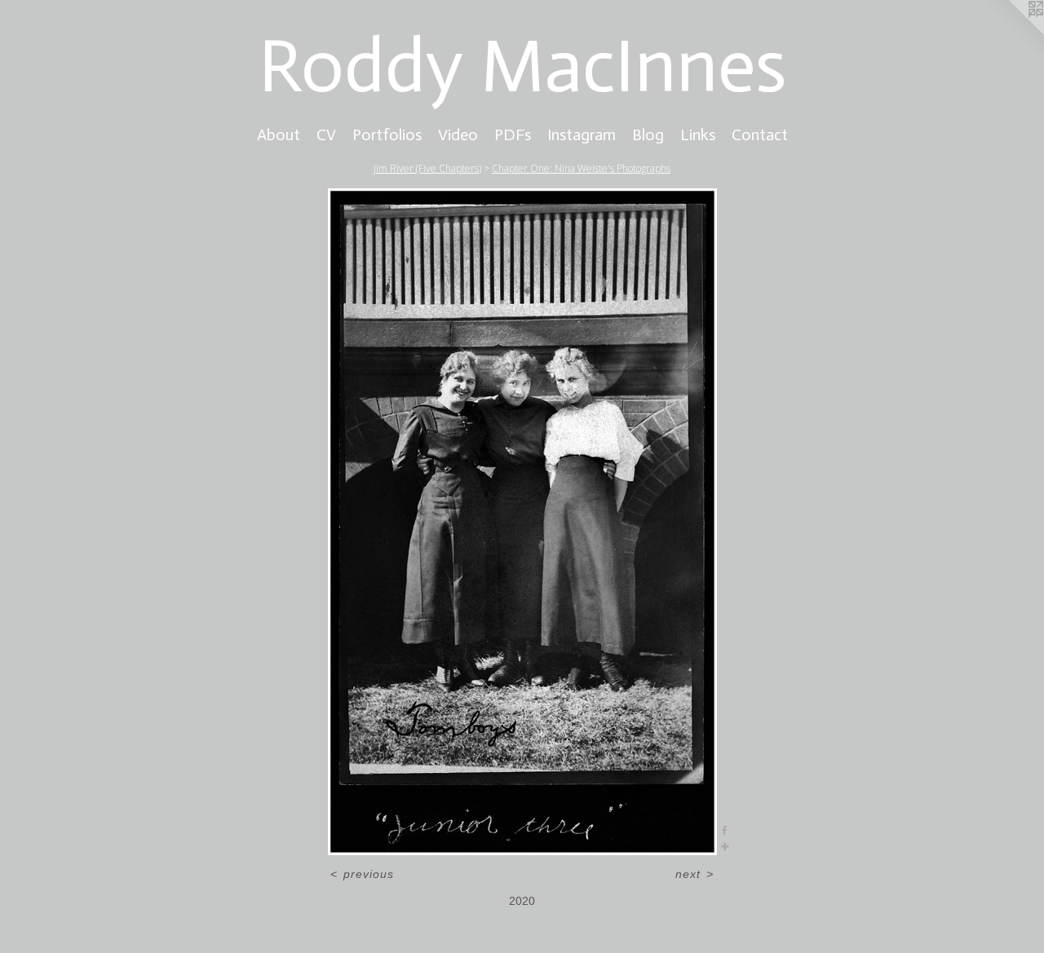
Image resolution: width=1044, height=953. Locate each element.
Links (697, 134)
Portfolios (387, 134)
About (278, 134)
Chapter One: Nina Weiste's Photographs (581, 168)
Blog (648, 134)
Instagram (581, 134)
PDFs (512, 134)
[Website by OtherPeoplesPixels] (1011, 32)
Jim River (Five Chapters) (427, 168)
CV (326, 134)
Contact (760, 134)
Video (458, 134)
